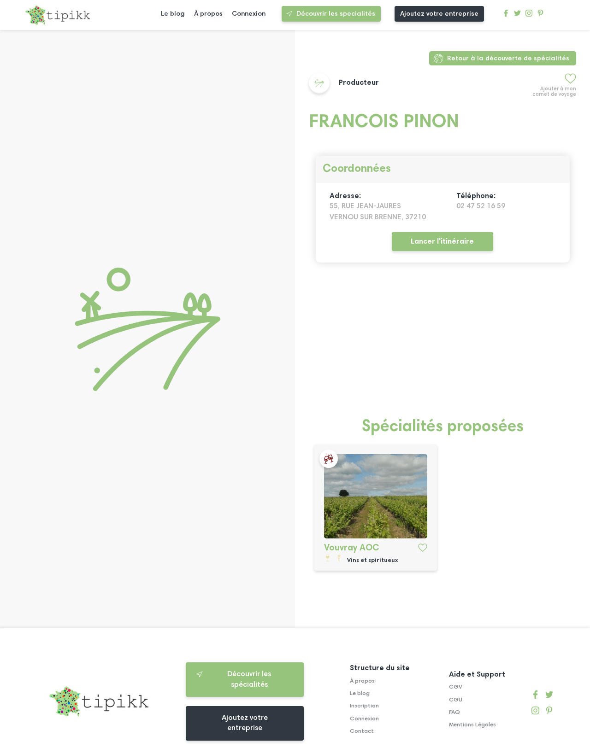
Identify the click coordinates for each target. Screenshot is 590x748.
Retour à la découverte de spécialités (508, 58)
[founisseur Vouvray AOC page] (376, 496)
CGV (455, 687)
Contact (362, 731)
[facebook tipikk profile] (505, 15)
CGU (455, 700)
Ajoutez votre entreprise (439, 14)
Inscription (364, 706)
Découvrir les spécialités (249, 679)
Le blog (173, 14)
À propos (208, 14)
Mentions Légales (472, 725)
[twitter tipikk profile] (517, 15)
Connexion (249, 14)
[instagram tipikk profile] (528, 15)
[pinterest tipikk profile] (540, 15)
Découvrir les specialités (335, 14)
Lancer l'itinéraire (442, 241)
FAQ (454, 712)
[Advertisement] (442, 345)
